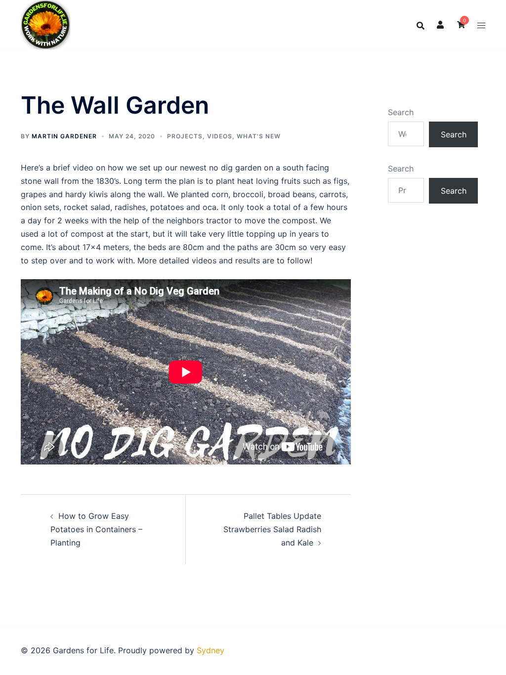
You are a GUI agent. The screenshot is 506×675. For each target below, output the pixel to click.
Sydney (210, 650)
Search (401, 112)
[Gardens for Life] (45, 24)
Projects (185, 136)
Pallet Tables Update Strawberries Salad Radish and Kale (272, 529)
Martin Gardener (64, 136)
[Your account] (441, 25)
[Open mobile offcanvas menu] (481, 25)
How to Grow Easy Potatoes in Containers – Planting (96, 529)
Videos (219, 136)
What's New (259, 136)
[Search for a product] (420, 25)
